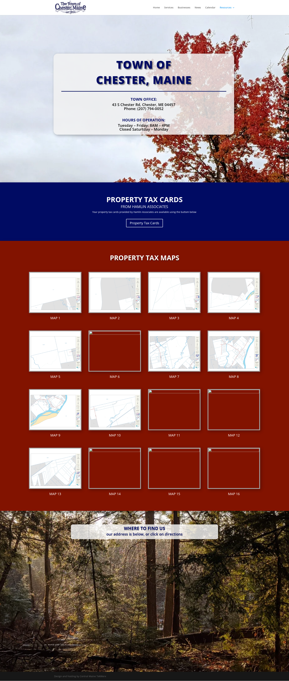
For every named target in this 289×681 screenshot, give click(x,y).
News (198, 7)
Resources (225, 7)
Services (168, 7)
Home (156, 7)
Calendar (210, 7)
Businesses (184, 7)
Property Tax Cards (144, 223)
